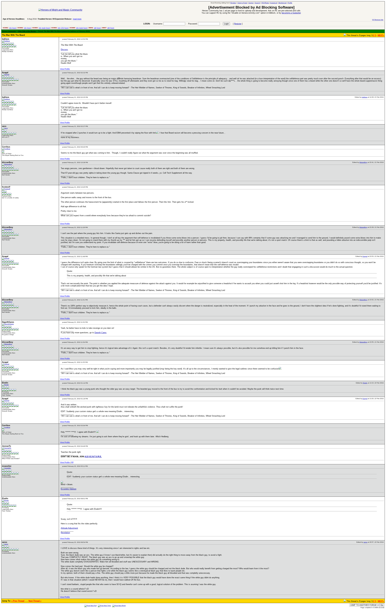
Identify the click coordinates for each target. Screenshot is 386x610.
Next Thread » (34, 601)
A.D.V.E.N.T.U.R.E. (93, 456)
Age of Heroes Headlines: (14, 19)
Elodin (365, 383)
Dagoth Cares (100, 332)
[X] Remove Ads (377, 19)
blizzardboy (363, 162)
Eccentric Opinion (68, 489)
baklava (364, 97)
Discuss (64, 49)
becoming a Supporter (291, 13)
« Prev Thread (17, 601)
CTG (62, 28)
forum (14, 28)
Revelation (65, 533)
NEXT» (381, 35)
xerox (365, 542)
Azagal (364, 256)
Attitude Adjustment (69, 528)
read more (77, 19)
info (10, 28)
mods (44, 28)
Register (237, 24)
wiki (95, 28)
